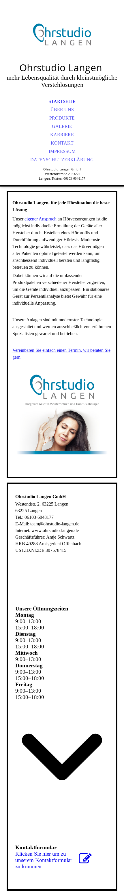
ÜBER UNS (62, 109)
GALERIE (62, 126)
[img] (62, 34)
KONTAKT (62, 143)
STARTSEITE (62, 101)
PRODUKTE (62, 118)
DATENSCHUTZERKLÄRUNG (62, 159)
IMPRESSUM (62, 151)
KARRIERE (62, 134)
